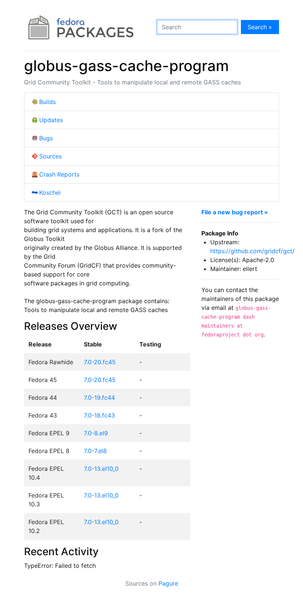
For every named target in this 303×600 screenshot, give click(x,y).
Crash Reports (59, 174)
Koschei (50, 192)
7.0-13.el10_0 (101, 468)
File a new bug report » (234, 212)
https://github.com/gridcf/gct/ (252, 251)
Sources (50, 156)
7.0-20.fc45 (100, 362)
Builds (47, 101)
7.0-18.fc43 (99, 415)
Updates (51, 120)
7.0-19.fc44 (99, 397)
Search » (260, 27)
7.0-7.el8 (95, 451)
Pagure (168, 583)
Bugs (46, 138)
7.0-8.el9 (96, 433)
